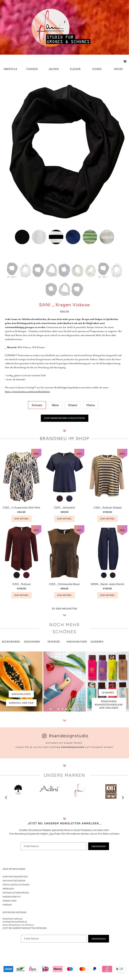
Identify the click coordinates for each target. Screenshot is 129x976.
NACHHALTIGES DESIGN (14, 881)
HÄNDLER (7, 905)
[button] (50, 709)
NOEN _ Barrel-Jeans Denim (107, 584)
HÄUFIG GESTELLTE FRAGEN (16, 885)
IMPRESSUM (8, 889)
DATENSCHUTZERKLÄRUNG (16, 893)
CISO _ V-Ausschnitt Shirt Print (21, 507)
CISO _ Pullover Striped (107, 507)
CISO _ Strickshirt (64, 507)
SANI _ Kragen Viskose (64, 304)
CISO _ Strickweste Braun (64, 584)
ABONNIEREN (99, 846)
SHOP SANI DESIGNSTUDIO (15, 877)
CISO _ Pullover (21, 584)
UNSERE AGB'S (9, 901)
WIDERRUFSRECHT (12, 897)
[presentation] (6, 798)
